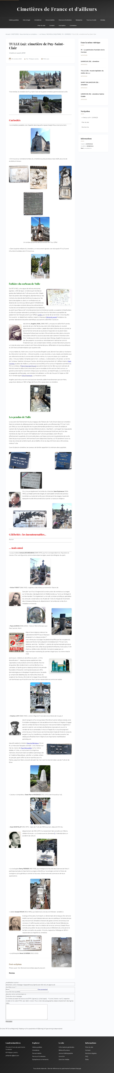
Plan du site (41, 25)
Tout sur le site (91, 20)
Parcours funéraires (65, 20)
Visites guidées (14, 20)
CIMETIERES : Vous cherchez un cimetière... (24, 34)
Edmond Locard (51, 317)
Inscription (62, 25)
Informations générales (66, 1047)
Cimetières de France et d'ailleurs (57, 9)
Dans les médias (64, 1059)
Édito (87, 1059)
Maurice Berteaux (33, 743)
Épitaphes (79, 20)
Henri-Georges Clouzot (29, 366)
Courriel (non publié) (13, 992)
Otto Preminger (27, 375)
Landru (40, 315)
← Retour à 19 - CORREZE (90, 117)
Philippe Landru (34, 59)
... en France (42, 34)
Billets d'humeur (64, 1050)
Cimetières (37, 20)
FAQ (86, 1056)
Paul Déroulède (26, 748)
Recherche (85, 127)
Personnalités (50, 20)
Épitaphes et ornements (40, 1059)
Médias (102, 20)
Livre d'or (62, 1056)
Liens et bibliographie (66, 1053)
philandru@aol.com (12, 1055)
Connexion (73, 25)
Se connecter (42, 989)
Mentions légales (90, 1053)
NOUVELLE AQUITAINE (54, 34)
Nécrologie (26, 20)
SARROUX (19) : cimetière (90, 61)
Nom (7, 989)
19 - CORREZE (66, 34)
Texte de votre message (14, 996)
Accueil (8, 34)
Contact (51, 25)
